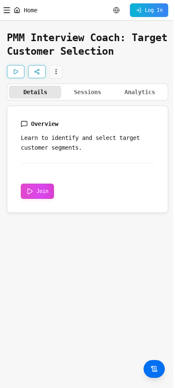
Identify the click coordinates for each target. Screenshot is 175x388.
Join (42, 191)
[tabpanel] (87, 159)
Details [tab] (35, 92)
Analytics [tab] (139, 92)
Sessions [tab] (87, 92)
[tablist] (87, 92)
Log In (154, 10)
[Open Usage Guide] (154, 369)
